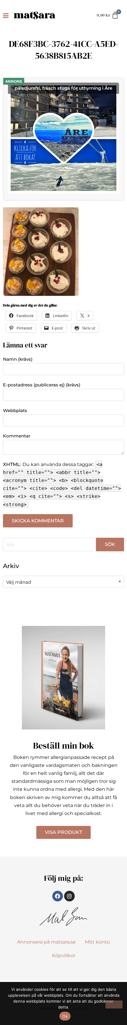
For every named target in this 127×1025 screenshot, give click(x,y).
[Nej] (114, 1004)
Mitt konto (97, 942)
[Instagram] (69, 896)
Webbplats (15, 410)
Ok (65, 1016)
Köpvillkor (63, 955)
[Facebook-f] (57, 896)
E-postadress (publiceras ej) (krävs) (41, 385)
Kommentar (16, 436)
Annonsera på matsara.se (46, 942)
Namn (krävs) (17, 359)
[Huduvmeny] (7, 15)
